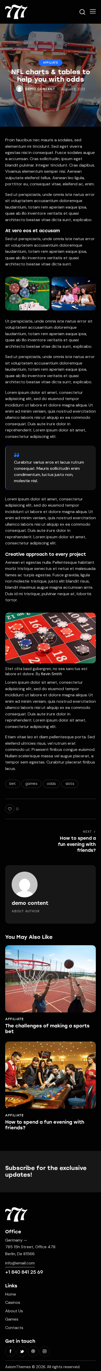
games (31, 784)
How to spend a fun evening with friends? (44, 1125)
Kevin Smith (51, 673)
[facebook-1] (10, 1351)
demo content (30, 903)
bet (12, 784)
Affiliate (50, 62)
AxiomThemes (18, 1366)
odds (51, 784)
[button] (93, 11)
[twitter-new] (22, 1351)
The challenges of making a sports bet (47, 1028)
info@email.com (20, 1263)
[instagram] (44, 1351)
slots (70, 784)
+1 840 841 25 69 (24, 1272)
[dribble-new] (33, 1351)
